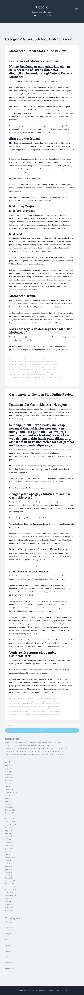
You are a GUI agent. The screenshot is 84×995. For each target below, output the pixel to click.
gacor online (47, 703)
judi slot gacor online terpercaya (48, 706)
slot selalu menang (54, 714)
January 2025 (10, 813)
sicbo (17, 369)
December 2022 (10, 887)
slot (6, 939)
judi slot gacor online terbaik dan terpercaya (33, 367)
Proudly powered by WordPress (29, 990)
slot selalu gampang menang (34, 375)
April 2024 (8, 840)
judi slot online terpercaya (17, 709)
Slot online (9, 968)
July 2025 (8, 798)
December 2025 (10, 783)
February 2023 (10, 881)
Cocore (42, 7)
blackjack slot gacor (29, 698)
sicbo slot (22, 369)
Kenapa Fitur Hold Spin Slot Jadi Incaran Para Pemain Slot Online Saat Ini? (31, 745)
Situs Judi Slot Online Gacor (52, 55)
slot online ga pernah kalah (23, 714)
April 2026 (8, 772)
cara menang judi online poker (42, 359)
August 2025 (9, 795)
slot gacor (8, 934)
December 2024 (10, 816)
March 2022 (9, 905)
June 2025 (8, 801)
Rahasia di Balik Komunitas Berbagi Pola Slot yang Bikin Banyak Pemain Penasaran (33, 742)
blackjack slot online (42, 698)
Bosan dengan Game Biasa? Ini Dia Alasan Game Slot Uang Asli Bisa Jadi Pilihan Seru (34, 754)
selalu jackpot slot (53, 367)
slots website (53, 377)
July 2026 (8, 766)
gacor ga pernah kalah (29, 703)
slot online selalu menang (40, 714)
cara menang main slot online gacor (35, 701)
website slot (33, 380)
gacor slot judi (19, 706)
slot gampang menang (49, 372)
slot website (16, 377)
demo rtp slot (52, 701)
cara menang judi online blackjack (22, 359)
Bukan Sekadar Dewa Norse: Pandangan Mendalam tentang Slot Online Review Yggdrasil (36, 748)
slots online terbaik (27, 377)
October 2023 (10, 857)
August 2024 (9, 828)
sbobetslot (15, 711)
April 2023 (8, 875)
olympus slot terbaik (47, 709)
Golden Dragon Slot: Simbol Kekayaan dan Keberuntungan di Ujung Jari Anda (32, 751)
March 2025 (9, 807)
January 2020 (10, 910)
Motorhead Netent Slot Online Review (37, 51)
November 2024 (10, 819)
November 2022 (10, 890)
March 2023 (9, 878)
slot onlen (21, 375)
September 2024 (10, 825)
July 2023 (8, 866)
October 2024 (10, 822)
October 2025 (10, 789)
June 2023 (8, 869)
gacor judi (39, 703)
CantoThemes (61, 990)
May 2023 (8, 872)
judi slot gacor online (31, 706)
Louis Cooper (33, 55)
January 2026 (9, 780)
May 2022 (8, 899)
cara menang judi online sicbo (36, 361)
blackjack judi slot (17, 698)
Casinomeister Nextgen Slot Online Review (41, 394)
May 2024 (8, 837)
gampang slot (22, 364)
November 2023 (10, 854)
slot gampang (37, 372)
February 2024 (10, 845)
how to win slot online (48, 364)
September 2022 (10, 896)
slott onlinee (25, 380)
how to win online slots (34, 364)
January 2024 (9, 848)
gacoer (48, 361)
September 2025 (11, 792)
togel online (9, 928)
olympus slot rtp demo (33, 709)
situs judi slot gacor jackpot (34, 369)
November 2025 (10, 786)
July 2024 (8, 831)
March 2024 (9, 843)
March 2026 (9, 775)
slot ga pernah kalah (26, 711)
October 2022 (10, 893)
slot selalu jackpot (48, 375)
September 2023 (10, 860)
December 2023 (10, 851)
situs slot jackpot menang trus (22, 372)
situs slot (8, 922)
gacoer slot (18, 703)
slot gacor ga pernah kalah (41, 711)
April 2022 (8, 902)
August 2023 (9, 863)
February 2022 (10, 907)
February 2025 (10, 810)
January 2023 (9, 884)
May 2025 (8, 804)
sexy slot (12, 369)
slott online (16, 380)
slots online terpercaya (40, 377)
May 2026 (8, 769)
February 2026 (10, 778)
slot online (9, 957)
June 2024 (8, 834)
